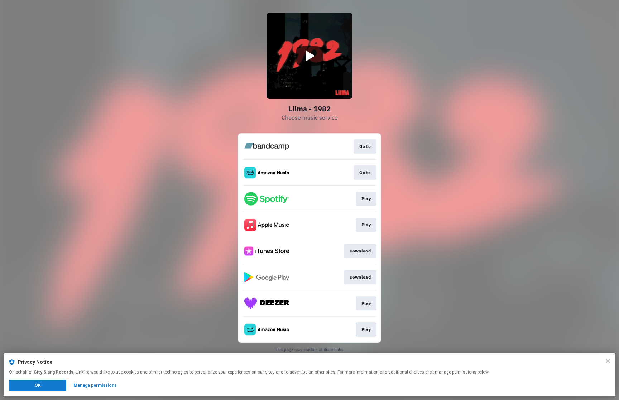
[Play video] (309, 56)
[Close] (608, 361)
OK (37, 385)
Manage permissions (95, 385)
